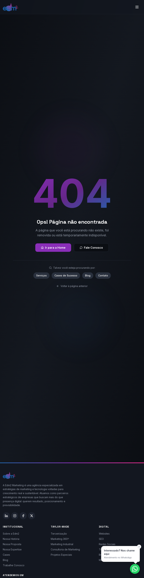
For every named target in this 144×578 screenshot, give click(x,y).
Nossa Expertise (12, 549)
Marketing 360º (60, 538)
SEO (101, 538)
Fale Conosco (93, 247)
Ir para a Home (55, 247)
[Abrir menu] (137, 7)
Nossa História (11, 538)
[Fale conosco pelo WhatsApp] (135, 569)
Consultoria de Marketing (65, 549)
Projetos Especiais (61, 554)
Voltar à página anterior (74, 286)
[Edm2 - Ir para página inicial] (10, 7)
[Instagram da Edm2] (14, 515)
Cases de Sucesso (65, 275)
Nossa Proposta (12, 544)
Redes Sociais (107, 544)
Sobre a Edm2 (11, 533)
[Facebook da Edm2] (23, 515)
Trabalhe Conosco (13, 565)
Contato (103, 275)
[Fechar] (139, 547)
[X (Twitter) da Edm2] (31, 515)
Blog (87, 275)
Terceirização (59, 533)
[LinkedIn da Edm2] (6, 515)
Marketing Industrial (62, 544)
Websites (104, 533)
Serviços (41, 275)
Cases (6, 554)
